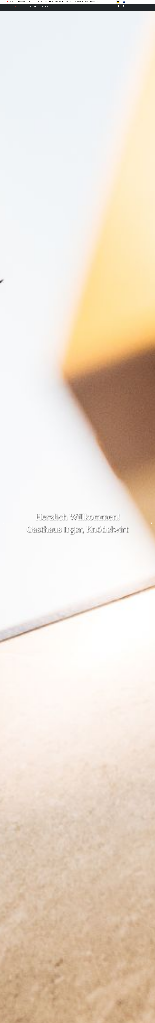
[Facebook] (118, 6)
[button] (3, 523)
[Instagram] (123, 6)
